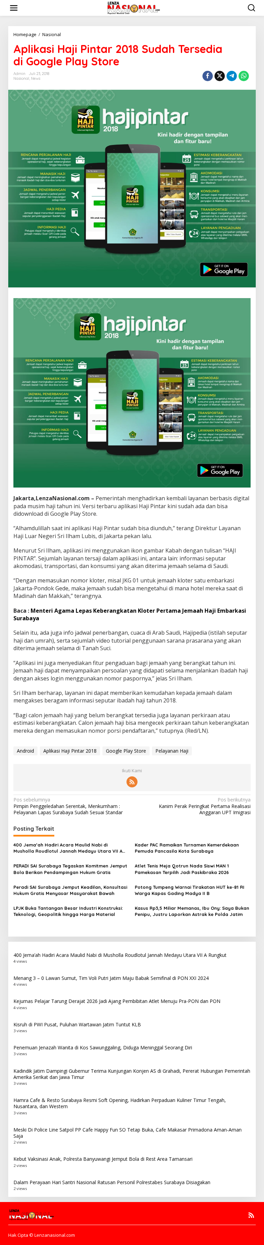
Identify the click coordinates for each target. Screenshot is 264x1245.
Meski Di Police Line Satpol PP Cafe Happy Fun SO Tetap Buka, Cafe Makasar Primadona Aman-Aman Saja (127, 1132)
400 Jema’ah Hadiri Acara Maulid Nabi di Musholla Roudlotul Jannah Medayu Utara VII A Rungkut (67, 848)
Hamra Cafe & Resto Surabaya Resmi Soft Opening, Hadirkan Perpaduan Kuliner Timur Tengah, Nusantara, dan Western (119, 1103)
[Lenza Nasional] (133, 7)
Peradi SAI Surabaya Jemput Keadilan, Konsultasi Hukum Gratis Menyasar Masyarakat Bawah (70, 890)
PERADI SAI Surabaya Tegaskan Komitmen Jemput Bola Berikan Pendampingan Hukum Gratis (70, 869)
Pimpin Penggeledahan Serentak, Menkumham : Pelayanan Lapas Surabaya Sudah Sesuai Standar (68, 806)
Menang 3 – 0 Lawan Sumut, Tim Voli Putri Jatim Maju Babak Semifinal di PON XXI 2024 (111, 978)
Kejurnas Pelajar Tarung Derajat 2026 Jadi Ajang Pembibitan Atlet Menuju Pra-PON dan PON (116, 1001)
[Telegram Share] (232, 76)
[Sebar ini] (207, 76)
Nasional (21, 78)
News (35, 78)
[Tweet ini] (219, 76)
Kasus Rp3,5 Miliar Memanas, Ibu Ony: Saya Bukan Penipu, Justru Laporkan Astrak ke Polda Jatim (192, 911)
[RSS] (132, 781)
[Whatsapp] (244, 76)
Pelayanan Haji (171, 750)
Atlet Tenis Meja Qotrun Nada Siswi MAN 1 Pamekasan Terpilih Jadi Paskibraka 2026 (182, 869)
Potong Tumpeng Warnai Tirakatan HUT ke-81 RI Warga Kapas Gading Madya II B (189, 890)
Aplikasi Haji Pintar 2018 (70, 750)
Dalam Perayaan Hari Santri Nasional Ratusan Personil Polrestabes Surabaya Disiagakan (111, 1182)
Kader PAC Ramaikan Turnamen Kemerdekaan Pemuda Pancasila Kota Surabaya (187, 848)
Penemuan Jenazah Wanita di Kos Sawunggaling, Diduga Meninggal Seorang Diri (102, 1047)
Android (25, 750)
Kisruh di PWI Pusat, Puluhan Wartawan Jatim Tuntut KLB (77, 1024)
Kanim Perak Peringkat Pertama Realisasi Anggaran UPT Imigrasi (205, 806)
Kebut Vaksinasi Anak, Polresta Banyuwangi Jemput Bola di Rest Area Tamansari (102, 1159)
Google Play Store (126, 750)
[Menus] (13, 8)
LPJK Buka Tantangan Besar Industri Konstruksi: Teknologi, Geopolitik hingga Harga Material (68, 911)
